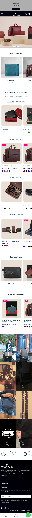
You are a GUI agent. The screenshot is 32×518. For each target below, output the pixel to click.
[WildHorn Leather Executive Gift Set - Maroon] (5, 245)
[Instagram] (5, 508)
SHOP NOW (16, 9)
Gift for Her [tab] (20, 214)
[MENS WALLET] (11, 67)
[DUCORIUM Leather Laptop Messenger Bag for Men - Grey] (7, 171)
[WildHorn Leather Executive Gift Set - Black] (2, 245)
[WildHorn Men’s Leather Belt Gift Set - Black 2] (7, 208)
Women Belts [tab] (20, 177)
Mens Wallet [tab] (10, 101)
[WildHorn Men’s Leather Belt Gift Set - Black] (5, 208)
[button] (29, 14)
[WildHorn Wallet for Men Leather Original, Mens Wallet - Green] (29, 132)
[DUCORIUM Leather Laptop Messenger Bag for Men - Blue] (2, 171)
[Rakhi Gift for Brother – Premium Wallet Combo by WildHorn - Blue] (24, 246)
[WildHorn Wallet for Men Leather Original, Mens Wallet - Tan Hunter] (24, 132)
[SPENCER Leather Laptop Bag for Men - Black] (26, 171)
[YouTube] (8, 508)
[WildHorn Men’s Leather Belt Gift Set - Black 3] (2, 208)
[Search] (26, 14)
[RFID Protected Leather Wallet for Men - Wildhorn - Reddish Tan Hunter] (10, 327)
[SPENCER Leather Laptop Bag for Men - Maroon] (24, 171)
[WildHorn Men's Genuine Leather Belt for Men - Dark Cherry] (24, 208)
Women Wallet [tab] (20, 101)
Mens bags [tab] (11, 139)
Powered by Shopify (26, 510)
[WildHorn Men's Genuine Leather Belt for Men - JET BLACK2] (29, 208)
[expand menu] (2, 14)
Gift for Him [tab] (12, 214)
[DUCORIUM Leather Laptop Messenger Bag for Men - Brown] (5, 171)
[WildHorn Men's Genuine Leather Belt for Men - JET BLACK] (26, 208)
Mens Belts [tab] (11, 177)
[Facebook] (1, 508)
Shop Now (7, 358)
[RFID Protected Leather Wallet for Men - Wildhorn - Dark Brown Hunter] (5, 327)
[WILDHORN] (16, 14)
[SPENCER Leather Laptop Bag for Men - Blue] (29, 171)
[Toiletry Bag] (11, 270)
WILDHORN (17, 510)
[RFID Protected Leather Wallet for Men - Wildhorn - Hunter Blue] (3, 327)
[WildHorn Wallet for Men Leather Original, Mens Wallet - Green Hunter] (26, 132)
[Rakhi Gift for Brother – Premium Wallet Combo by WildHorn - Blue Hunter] (26, 246)
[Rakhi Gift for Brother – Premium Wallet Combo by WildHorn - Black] (29, 246)
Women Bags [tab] (20, 139)
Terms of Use (22, 500)
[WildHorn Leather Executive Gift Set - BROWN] (7, 245)
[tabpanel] (16, 119)
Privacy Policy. (5, 502)
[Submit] (29, 496)
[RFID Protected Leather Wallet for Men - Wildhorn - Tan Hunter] (8, 327)
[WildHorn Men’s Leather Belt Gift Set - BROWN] (9, 208)
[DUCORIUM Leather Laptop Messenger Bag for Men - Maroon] (9, 171)
